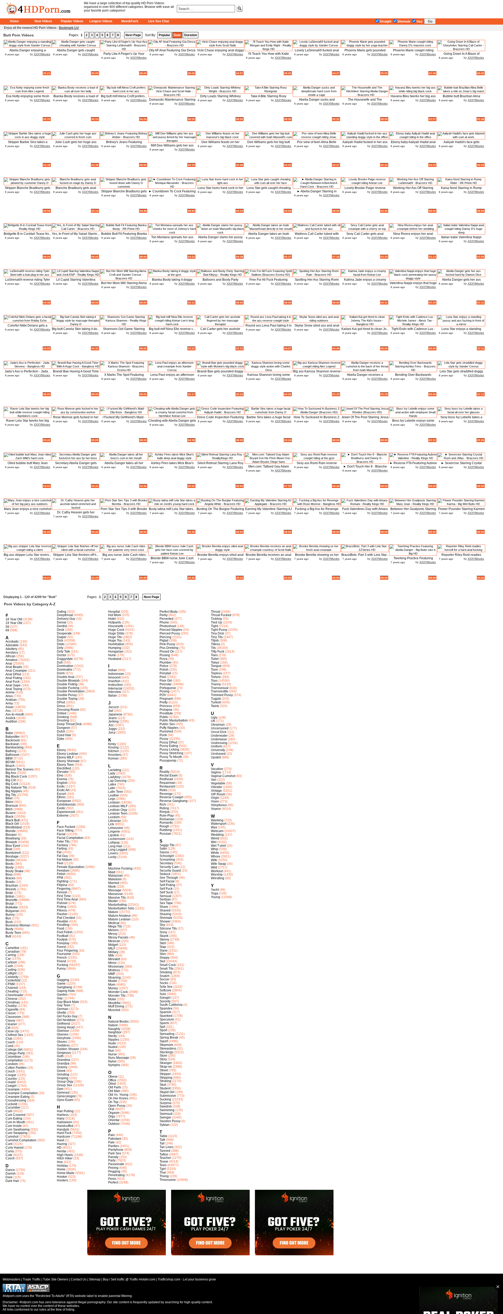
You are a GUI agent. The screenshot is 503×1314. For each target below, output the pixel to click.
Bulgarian (12, 911)
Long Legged (117, 849)
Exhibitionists (66, 804)
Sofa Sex (166, 987)
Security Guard (170, 870)
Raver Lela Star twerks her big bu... (27, 422)
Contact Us (78, 1279)
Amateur (12, 660)
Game (61, 983)
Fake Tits (63, 841)
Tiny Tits (217, 637)
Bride (9, 893)
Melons (113, 930)
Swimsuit (166, 1114)
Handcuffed (65, 1126)
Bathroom (12, 755)
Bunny (10, 914)
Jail (110, 711)
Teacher (165, 1158)
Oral (111, 1109)
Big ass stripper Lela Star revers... (27, 555)
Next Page (133, 35)
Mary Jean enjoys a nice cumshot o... (27, 511)
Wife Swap (218, 864)
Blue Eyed (13, 846)
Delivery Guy (66, 619)
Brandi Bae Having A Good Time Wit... (76, 373)
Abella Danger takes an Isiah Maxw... (268, 236)
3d (7, 626)
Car (8, 958)
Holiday (62, 1166)
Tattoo (164, 1154)
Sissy (163, 932)
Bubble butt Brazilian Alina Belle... (461, 98)
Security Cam (169, 867)
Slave (164, 950)
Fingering (63, 889)
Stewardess (168, 1048)
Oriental (113, 1120)
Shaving (165, 914)
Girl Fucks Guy (67, 1016)
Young (215, 897)
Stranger (166, 1063)
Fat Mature (64, 859)
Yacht (215, 890)
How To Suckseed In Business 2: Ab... (317, 419)
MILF (111, 948)
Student (165, 1088)
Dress (61, 706)
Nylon (112, 1061)
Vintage (216, 790)
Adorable (12, 645)
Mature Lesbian (119, 919)
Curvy (10, 1151)
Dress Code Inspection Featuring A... (220, 419)
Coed (9, 1046)
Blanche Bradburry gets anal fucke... (76, 190)
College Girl (14, 1049)
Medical (113, 923)
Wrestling (217, 878)
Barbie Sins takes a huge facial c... (269, 419)
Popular (164, 35)
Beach (10, 766)
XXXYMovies (42, 54)
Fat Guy (62, 856)
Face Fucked (66, 827)
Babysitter (13, 737)
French (62, 957)
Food (60, 928)
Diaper (62, 637)
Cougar (11, 1075)
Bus (8, 918)
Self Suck (166, 892)
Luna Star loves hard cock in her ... (220, 190)
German (62, 1009)
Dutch (61, 731)
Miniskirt (114, 959)
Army (9, 703)
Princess (166, 706)
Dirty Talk (63, 651)
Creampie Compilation (22, 1093)
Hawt (60, 1140)
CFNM (10, 984)
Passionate (116, 1164)
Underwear (219, 739)
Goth (60, 1056)
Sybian (165, 1125)
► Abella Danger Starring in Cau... (317, 193)
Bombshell (13, 853)
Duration (190, 35)
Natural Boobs (118, 1021)
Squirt (164, 1041)
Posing (165, 691)
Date (177, 35)
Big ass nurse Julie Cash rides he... (124, 557)
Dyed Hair (64, 735)
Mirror (112, 963)
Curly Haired (15, 1147)
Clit (8, 1028)
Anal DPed (13, 674)
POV (163, 695)
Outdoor (114, 1124)
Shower (165, 921)
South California (171, 1005)
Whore (215, 856)
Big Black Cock (16, 776)
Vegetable (218, 783)
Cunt (9, 1144)
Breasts (11, 889)
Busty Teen (13, 933)
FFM (60, 877)
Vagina (216, 772)
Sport (163, 1030)
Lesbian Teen (118, 813)
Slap (163, 947)
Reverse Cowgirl (171, 797)
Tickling (216, 619)
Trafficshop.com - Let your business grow (187, 1279)
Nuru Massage (118, 1058)
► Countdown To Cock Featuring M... (172, 193)
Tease (164, 1161)
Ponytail (165, 673)
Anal (9, 663)
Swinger (165, 1117)
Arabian (11, 700)
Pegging (114, 1171)
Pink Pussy (167, 644)
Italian (112, 695)
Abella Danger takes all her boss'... (124, 465)
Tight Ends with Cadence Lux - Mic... (413, 331)
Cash (9, 966)
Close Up (12, 1031)
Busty (9, 929)
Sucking (165, 1099)
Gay (420, 21)
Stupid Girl (167, 1092)
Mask (112, 886)
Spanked (166, 1016)
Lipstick (113, 835)
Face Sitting (65, 830)
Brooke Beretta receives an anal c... (268, 557)
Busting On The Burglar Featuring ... (220, 511)
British (10, 896)
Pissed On (167, 651)
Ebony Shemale (68, 761)
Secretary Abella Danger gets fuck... (76, 465)
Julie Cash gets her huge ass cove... (75, 144)
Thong (164, 1176)
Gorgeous (64, 1053)
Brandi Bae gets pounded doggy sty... (220, 373)
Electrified (64, 768)
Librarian (114, 821)
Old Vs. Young (118, 1094)
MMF (111, 974)
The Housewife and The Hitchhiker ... (365, 101)
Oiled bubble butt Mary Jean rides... (28, 465)
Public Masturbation (174, 720)
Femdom (63, 870)
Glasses (62, 1034)
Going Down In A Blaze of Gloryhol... (461, 55)
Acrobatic (12, 641)
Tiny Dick (217, 633)
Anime (10, 692)
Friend (61, 961)
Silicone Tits (168, 928)
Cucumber (13, 1107)
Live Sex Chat (158, 21)
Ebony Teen (65, 765)
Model (112, 981)
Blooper (11, 835)
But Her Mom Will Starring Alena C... (124, 285)
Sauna (164, 852)
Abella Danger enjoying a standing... (27, 52)
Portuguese (168, 688)
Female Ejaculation (70, 867)
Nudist (112, 1047)
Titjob (215, 640)
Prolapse (166, 710)
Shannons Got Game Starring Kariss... (124, 331)
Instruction (115, 685)
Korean (113, 758)
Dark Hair (12, 1181)
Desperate (64, 633)
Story (163, 1059)
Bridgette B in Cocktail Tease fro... (27, 234)
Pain (111, 1135)
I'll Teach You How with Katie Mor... (268, 55)
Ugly (214, 717)
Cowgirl (11, 1086)
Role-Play (167, 815)
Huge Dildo (116, 633)
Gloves (62, 1042)
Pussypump (168, 760)
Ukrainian (218, 724)
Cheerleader (15, 995)
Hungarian (115, 651)
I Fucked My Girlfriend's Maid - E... (124, 419)
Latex (112, 784)
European (64, 801)
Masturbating (117, 904)
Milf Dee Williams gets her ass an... (172, 147)
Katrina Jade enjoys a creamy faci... (365, 281)
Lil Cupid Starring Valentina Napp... (75, 281)
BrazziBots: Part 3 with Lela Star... (365, 555)
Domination (65, 666)
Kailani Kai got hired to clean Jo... (365, 329)
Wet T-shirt (218, 846)
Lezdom (114, 817)
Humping (114, 648)
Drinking (63, 717)
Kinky (112, 744)
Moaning (114, 977)
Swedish (166, 1106)
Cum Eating (14, 1118)
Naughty (114, 1029)
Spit (162, 1027)
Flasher (62, 914)
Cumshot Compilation (21, 1140)
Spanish (165, 1012)
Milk (111, 955)
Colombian (13, 1056)
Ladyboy (114, 777)
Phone (164, 622)
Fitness (62, 910)
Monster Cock (118, 992)
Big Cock (12, 784)
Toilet (214, 659)
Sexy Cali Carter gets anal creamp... (365, 236)
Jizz (111, 725)
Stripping (166, 1077)
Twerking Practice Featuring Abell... (413, 560)
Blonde (11, 831)
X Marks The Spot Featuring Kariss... (124, 377)
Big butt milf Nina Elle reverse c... (172, 329)
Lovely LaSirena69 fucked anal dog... (317, 52)
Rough (164, 826)
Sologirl (165, 998)
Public (164, 717)
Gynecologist (66, 1096)
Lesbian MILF (118, 806)
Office (112, 1080)
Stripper (165, 1074)
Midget (113, 945)
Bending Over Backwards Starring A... (413, 377)
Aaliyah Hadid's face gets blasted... (461, 144)
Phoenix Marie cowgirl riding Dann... (413, 52)
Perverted (166, 619)
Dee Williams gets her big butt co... (268, 144)
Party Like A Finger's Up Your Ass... (123, 55)
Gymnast (63, 1092)
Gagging (63, 980)
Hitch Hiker (65, 1158)
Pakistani (114, 1139)
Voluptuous (219, 805)
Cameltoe (12, 948)
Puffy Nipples (169, 728)
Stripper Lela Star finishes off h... (76, 555)
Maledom (115, 879)
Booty (10, 867)
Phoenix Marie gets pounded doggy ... (365, 52)
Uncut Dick (218, 732)
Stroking (165, 1081)
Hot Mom (114, 615)
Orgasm (113, 1113)
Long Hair (115, 846)
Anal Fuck (13, 681)
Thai (163, 1172)
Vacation (217, 769)
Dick (60, 640)
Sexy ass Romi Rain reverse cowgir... (317, 465)
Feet (60, 863)
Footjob (62, 939)
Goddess (63, 1045)
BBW (9, 758)
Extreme (63, 815)
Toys (214, 680)
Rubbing (166, 830)
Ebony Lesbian (67, 754)
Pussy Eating (169, 746)
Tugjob (216, 699)
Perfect (113, 1182)
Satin (163, 848)
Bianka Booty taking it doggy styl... (172, 281)
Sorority (165, 1001)
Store (163, 1055)
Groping (62, 1078)
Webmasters (11, 1279)
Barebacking (15, 747)
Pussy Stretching (171, 753)
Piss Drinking (169, 648)
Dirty (60, 648)
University (218, 750)
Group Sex (64, 1085)
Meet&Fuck (129, 21)
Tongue (216, 666)
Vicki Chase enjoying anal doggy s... (220, 52)
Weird (215, 838)
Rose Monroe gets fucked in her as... (76, 419)
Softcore (165, 990)
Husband (114, 659)
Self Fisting (167, 885)
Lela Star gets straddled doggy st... (461, 373)
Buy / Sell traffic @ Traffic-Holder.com (129, 1279)
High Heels (65, 1155)
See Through (169, 877)
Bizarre (11, 813)
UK (213, 721)
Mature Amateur (119, 915)
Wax (214, 827)
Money (113, 988)
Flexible (62, 921)
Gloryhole (64, 1038)
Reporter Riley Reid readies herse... (461, 557)
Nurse (112, 1054)
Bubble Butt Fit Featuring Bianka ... (124, 236)
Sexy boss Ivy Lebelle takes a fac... (461, 419)
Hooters (62, 1180)
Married (113, 883)
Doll (60, 662)
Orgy (111, 1116)
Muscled (114, 1010)
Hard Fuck (64, 1133)
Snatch (165, 976)
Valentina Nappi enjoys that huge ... (413, 285)
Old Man (114, 1091)
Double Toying (67, 699)
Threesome (168, 1180)
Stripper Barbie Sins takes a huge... (27, 144)
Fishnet (62, 903)
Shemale (404, 21)
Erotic (61, 786)
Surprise (166, 1103)
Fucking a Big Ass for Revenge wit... (316, 511)
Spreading (167, 1034)
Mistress (114, 970)
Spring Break (169, 1037)
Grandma (63, 1060)
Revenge (166, 794)
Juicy (112, 732)
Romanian (167, 819)
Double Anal (65, 677)
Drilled (61, 713)
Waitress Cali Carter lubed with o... (317, 236)
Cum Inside (14, 1126)
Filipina (62, 885)
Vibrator (216, 787)
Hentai (61, 1151)
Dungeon (63, 728)
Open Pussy (116, 1105)
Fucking (62, 965)
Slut (162, 961)
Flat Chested (66, 918)
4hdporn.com (28, 1302)
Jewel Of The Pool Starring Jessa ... (365, 419)
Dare (9, 1177)
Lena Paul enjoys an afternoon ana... (172, 377)
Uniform (216, 746)
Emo (60, 775)
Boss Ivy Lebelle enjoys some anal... (413, 422)
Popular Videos (72, 21)
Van (213, 779)
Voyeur (216, 809)
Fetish (61, 874)
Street (164, 1070)
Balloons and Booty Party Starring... (220, 281)
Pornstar (166, 684)
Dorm (61, 673)
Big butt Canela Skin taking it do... (76, 329)
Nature (113, 1025)
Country (11, 1078)
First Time (64, 896)
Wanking (217, 820)
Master (113, 901)
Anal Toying (14, 689)
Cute (9, 1155)
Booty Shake (15, 871)
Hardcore (63, 1136)
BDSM (10, 762)
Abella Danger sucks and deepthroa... (317, 101)
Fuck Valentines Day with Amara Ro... (365, 511)
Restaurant (167, 786)
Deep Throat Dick (69, 724)
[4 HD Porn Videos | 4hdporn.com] (41, 7)
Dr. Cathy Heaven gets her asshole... (76, 514)
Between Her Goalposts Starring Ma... (413, 511)
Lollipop (114, 842)
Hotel (112, 619)
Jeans (112, 718)
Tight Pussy (219, 630)
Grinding (63, 1074)
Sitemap (95, 1279)
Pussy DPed (168, 742)
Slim (163, 954)
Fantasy (62, 845)
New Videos (43, 21)
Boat (9, 849)
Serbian (165, 899)
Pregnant (166, 699)
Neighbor (115, 1032)
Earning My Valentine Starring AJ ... (268, 511)
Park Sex (114, 1153)
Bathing (11, 751)
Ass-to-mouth (15, 714)
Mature (113, 912)
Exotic (61, 808)
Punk (163, 735)
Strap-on (166, 1066)
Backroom (13, 740)
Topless (216, 673)
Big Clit (11, 780)
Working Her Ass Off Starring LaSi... (413, 190)
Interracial (115, 688)
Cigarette (12, 1009)
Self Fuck (166, 889)
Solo (163, 994)
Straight (385, 21)
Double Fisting (67, 684)
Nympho (114, 1065)
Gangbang (64, 987)
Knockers (115, 755)
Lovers (113, 853)
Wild (214, 867)
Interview (114, 692)
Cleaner (11, 1024)
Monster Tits (116, 995)
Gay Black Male (68, 1002)
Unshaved (218, 754)
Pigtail (164, 640)
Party (112, 1160)
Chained (12, 988)
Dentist (62, 626)
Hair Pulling (65, 1111)
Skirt (163, 943)
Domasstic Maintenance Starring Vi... (172, 101)
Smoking (166, 972)
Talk (162, 1140)
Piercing (165, 637)
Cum (9, 1111)
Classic (11, 1013)
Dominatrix (64, 669)
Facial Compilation (70, 838)
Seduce (165, 874)
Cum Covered (15, 1115)
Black (9, 816)
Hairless (63, 1115)
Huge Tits (115, 637)
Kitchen (113, 751)
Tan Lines (166, 1147)
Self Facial (167, 881)
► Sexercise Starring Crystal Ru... (461, 465)
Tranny (216, 684)
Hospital (114, 611)
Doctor (61, 655)
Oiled (112, 1083)
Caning (11, 955)
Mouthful (114, 1003)
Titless (215, 644)
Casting (11, 969)
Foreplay (63, 943)
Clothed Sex (14, 1035)
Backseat (12, 744)
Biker (9, 798)
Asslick (10, 718)
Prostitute (166, 713)
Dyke (60, 739)
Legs (111, 799)
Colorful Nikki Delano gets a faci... (27, 327)
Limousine (115, 828)
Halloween (64, 1122)
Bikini (9, 802)
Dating (61, 611)
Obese (113, 1076)
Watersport (218, 824)
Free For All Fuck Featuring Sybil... (268, 281)
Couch (10, 1071)
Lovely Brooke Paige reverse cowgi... (365, 190)
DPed (61, 702)
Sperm (164, 1023)
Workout (217, 871)
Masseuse (115, 894)
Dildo (60, 644)
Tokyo (215, 662)
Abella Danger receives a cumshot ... (365, 377)
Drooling (63, 720)
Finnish (62, 892)
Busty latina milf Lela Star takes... (172, 509)
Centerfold (13, 980)
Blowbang (13, 838)
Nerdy (112, 1036)
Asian (10, 707)
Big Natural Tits (16, 787)
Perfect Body (169, 611)
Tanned (165, 1151)
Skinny (164, 939)
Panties (113, 1146)
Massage (114, 890)
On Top (113, 1102)
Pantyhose (115, 1150)
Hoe (60, 1162)
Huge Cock (116, 630)
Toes (214, 655)
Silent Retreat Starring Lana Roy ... (220, 465)
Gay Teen (63, 1005)
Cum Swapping (17, 1133)
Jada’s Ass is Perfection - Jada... (27, 371)
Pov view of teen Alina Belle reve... (316, 144)
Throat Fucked (221, 615)
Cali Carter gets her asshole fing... (220, 331)
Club (9, 1038)
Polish (164, 669)
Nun (111, 1050)
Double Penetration (71, 691)
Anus (9, 696)
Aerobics (12, 652)
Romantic (166, 822)
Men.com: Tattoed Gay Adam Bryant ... (268, 468)
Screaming (167, 859)
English (62, 783)
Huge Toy (115, 640)
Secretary (166, 863)
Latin (111, 788)
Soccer (165, 979)
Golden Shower (68, 1049)
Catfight (11, 973)
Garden (62, 994)
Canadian (13, 951)
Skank (164, 936)
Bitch (9, 809)
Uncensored (219, 728)
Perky (164, 615)
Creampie (13, 1089)
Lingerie (114, 831)
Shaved (165, 910)
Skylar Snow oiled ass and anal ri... (316, 327)
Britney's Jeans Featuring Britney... (124, 144)
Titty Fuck (217, 651)
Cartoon (11, 962)
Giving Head (66, 1027)
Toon (214, 669)
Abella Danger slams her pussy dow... (220, 239)
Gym (60, 1089)
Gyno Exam (65, 1100)
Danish (11, 1173)
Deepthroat (65, 615)
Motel (112, 999)
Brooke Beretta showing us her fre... (317, 557)
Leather (113, 795)
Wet (213, 842)
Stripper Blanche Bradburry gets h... (124, 193)
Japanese (115, 714)
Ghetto (61, 1012)
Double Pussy (67, 695)
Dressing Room (68, 710)
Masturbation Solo (121, 908)
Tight (214, 626)
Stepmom (166, 1045)
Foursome (64, 954)
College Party (15, 1053)
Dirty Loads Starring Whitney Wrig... (220, 98)
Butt (8, 936)
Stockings (166, 1052)
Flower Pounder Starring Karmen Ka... (461, 511)
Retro (163, 790)
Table (163, 1136)
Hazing (62, 1144)
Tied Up (216, 622)
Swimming (167, 1110)
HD (59, 1147)
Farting (62, 848)
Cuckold (11, 1104)
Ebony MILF (65, 757)
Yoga (214, 893)
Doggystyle (65, 659)
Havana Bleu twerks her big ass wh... (413, 98)
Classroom (13, 1017)
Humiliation (116, 644)
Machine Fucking (120, 868)
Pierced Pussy (170, 633)
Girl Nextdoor (66, 1020)
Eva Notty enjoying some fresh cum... (27, 98)
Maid (111, 872)
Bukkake (12, 907)
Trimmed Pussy (222, 695)
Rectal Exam (169, 775)
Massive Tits (117, 897)
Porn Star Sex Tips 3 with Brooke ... (124, 511)
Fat (59, 852)
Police (164, 666)
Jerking (113, 721)
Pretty (164, 702)
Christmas (13, 1002)
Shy (162, 925)
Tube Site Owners (55, 1279)
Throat (215, 611)
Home (14, 21)
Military (113, 952)
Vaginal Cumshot (223, 776)
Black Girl (12, 824)
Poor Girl (166, 680)
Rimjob (165, 812)
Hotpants (114, 622)
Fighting (62, 881)
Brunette (12, 900)
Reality (165, 772)
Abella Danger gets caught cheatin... (76, 52)
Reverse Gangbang (174, 801)
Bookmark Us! (69, 28)
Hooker (62, 1177)
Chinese (12, 999)
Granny (62, 1067)
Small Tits (166, 968)
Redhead (166, 779)
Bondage (12, 856)
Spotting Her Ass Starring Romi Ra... (317, 281)
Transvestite (219, 691)
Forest (61, 947)
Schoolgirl (167, 856)
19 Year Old (14, 623)
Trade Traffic (32, 1279)
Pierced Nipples (171, 630)
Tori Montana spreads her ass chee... (172, 239)
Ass (8, 711)
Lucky (112, 857)
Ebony (61, 750)
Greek (61, 1071)
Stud (163, 1085)
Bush (9, 922)
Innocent (114, 677)
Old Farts (114, 1087)
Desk (60, 630)
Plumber (166, 662)
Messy (112, 934)
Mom (111, 984)
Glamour (63, 1031)
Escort (61, 794)
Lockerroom (116, 839)
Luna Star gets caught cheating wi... (269, 190)
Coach (10, 1042)
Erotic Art (63, 790)
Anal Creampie (16, 670)
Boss (9, 874)
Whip (214, 849)
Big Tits (11, 795)
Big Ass (11, 773)
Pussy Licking (169, 749)
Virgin (215, 798)
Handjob (63, 1129)
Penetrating (116, 1175)
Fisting (61, 907)
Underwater (219, 735)
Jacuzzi (113, 707)
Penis (112, 1179)
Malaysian (115, 875)
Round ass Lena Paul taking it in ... (268, 327)
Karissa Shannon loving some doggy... (268, 377)
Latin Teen (115, 792)
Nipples (113, 1039)
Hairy (60, 1118)
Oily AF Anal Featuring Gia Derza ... (172, 52)
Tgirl (163, 1169)
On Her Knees (118, 1098)
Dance (10, 1170)
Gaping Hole (66, 991)
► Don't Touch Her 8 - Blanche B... (365, 468)
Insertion (114, 681)
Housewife (115, 626)
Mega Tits (115, 926)
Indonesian (116, 674)
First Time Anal (67, 899)
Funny (61, 968)
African (10, 656)
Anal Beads (14, 667)
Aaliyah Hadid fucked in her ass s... (364, 144)
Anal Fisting (14, 678)
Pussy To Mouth (171, 757)
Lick (111, 824)
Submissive (168, 1096)
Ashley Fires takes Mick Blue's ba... (172, 465)
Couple (11, 1082)
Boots (10, 864)
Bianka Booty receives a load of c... (75, 98)
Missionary (116, 966)
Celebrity (12, 977)
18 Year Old (14, 619)
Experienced (66, 812)
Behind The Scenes (20, 769)
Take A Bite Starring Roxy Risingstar (268, 98)
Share (164, 907)
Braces (10, 878)
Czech (10, 1158)
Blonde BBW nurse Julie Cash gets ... (172, 560)
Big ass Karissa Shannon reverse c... (317, 373)
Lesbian (114, 802)
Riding (164, 808)
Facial (61, 834)
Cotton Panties (16, 1067)
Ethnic (61, 797)
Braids (10, 882)
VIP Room (218, 794)
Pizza (163, 659)
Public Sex (167, 724)
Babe (9, 733)
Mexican (114, 941)
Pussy (164, 739)
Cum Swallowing (18, 1129)
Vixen (215, 801)
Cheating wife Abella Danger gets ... (172, 422)
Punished (166, 731)
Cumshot (12, 1136)
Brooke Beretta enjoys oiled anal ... (220, 557)
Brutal (10, 903)
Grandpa (63, 1063)
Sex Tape (166, 903)
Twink (215, 706)
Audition (11, 721)
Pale (111, 1142)
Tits (213, 648)
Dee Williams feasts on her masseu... (220, 144)
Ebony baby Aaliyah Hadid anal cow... (413, 144)
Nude (112, 1043)
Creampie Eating (18, 1097)
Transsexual (219, 688)
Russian (165, 833)
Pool (163, 677)
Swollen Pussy (170, 1121)
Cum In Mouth (15, 1122)
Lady (111, 773)
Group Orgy (65, 1081)
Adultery (11, 649)
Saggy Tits (167, 845)
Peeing (113, 1168)
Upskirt (216, 757)
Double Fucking (68, 688)
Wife (214, 860)
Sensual (165, 896)
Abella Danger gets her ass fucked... (461, 281)
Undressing (219, 743)
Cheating (12, 991)
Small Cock (168, 965)
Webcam (217, 831)
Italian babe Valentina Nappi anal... (461, 239)
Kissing (113, 747)
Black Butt (13, 820)
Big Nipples (14, 791)
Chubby (11, 1006)
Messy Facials (118, 937)
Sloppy (165, 957)
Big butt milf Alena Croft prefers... (124, 96)
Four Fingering (67, 950)
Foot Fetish (65, 932)
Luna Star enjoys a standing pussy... (461, 331)
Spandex (166, 1008)
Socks (164, 983)
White (215, 853)
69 (7, 630)
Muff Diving (116, 1006)
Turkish (216, 702)
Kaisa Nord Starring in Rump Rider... (461, 190)
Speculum (167, 1019)
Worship (217, 874)
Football (62, 936)
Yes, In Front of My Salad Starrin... (76, 234)
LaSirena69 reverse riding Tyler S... (27, 281)
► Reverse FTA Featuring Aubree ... (413, 465)
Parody (113, 1157)
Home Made (65, 1173)
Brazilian (12, 885)
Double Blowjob (68, 680)
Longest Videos (100, 21)
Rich (163, 804)
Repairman (168, 783)
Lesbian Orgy (117, 810)
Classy (10, 1020)
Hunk (112, 655)
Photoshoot (168, 626)
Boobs (10, 860)
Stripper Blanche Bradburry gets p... (27, 190)
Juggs (112, 729)
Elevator (63, 772)
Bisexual (12, 805)
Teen (163, 1165)
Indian (112, 670)
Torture (216, 677)
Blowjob (11, 842)
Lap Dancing (117, 781)
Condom (12, 1064)
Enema (62, 779)
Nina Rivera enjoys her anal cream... (413, 236)
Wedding (217, 835)
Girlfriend (63, 1023)
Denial (61, 622)
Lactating (114, 770)
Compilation (14, 1060)
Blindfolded (14, 827)
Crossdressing (16, 1100)
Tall (162, 1143)
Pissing (165, 655)
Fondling (63, 925)
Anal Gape (13, 685)
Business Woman (18, 925)
